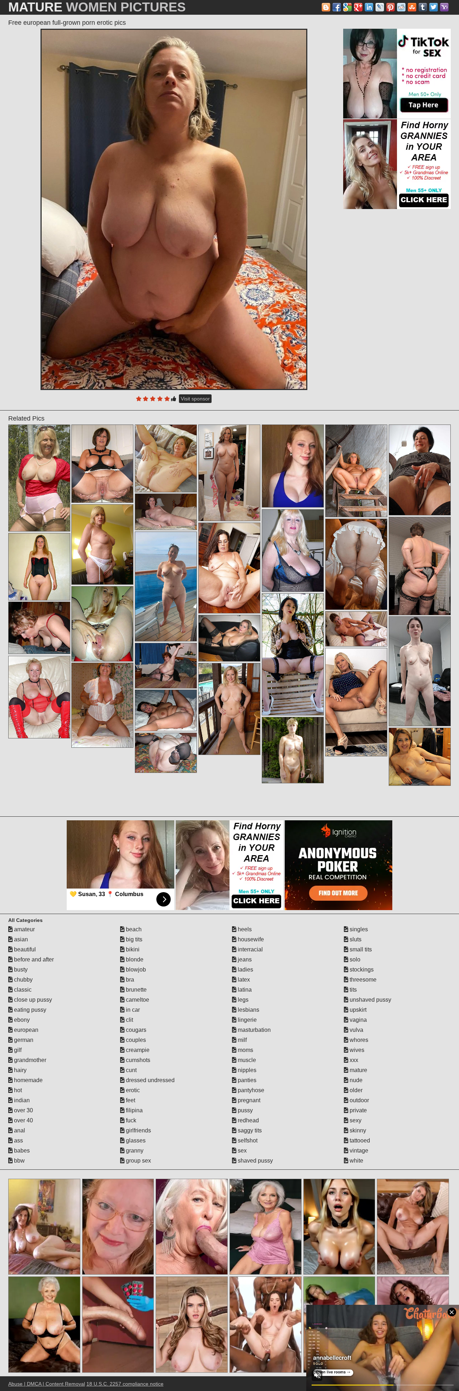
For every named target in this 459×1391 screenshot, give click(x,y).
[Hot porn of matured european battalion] (356, 471)
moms (244, 1050)
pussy (244, 1110)
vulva (355, 1030)
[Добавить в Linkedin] (369, 7)
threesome (362, 980)
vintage (358, 1150)
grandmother (29, 1060)
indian (21, 1100)
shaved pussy (254, 1161)
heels (244, 929)
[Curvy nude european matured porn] (229, 638)
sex (241, 1150)
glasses (135, 1140)
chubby (23, 980)
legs (242, 1000)
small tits (360, 949)
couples (135, 1040)
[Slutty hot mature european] (356, 702)
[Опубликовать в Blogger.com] (326, 7)
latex (243, 980)
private (357, 1110)
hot (17, 1090)
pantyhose (250, 1090)
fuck (130, 1120)
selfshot (246, 1140)
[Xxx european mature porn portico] (166, 511)
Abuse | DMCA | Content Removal (46, 1384)
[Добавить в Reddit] (401, 7)
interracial (249, 949)
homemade (28, 1080)
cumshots (137, 1060)
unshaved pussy (369, 1000)
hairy (20, 1070)
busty (20, 969)
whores (358, 1040)
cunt (130, 1070)
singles (358, 929)
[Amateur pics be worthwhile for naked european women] (229, 473)
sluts (354, 939)
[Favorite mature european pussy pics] (420, 470)
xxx (353, 1060)
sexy (354, 1120)
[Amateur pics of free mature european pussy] (293, 654)
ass (18, 1140)
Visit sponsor (195, 399)
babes (21, 1150)
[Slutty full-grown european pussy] (39, 567)
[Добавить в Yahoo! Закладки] (444, 7)
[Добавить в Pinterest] (390, 7)
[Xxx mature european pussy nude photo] (166, 458)
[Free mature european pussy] (102, 544)
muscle (246, 1060)
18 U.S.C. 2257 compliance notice (125, 1384)
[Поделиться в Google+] (358, 7)
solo (354, 959)
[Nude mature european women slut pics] (166, 710)
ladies (244, 969)
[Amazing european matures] (229, 568)
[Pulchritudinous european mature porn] (166, 665)
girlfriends (137, 1130)
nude (355, 1080)
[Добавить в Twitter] (433, 7)
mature (357, 1070)
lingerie (246, 1020)
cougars (135, 1030)
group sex (137, 1161)
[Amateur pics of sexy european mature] (102, 624)
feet (129, 1100)
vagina (357, 1020)
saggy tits (249, 1130)
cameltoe (136, 1000)
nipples (246, 1070)
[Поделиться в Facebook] (336, 7)
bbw (19, 1161)
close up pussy (32, 1000)
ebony (21, 1020)
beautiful (24, 949)
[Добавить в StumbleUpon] (412, 7)
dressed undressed (149, 1080)
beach (133, 929)
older (355, 1090)
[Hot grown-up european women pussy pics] (420, 671)
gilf (17, 1050)
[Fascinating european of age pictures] (166, 586)
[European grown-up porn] (293, 750)
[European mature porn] (356, 564)
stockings (361, 969)
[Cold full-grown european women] (420, 566)
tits (352, 990)
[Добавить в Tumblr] (422, 7)
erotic (132, 1090)
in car (132, 1010)
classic (22, 990)
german (23, 1040)
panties (246, 1080)
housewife (250, 939)
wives (356, 1050)
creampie (137, 1050)
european (25, 1030)
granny (133, 1150)
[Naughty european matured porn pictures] (229, 709)
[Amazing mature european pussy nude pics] (39, 478)
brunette (135, 990)
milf (241, 1040)
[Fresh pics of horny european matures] (356, 628)
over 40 (23, 1120)
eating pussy (29, 1010)
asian (20, 939)
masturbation (253, 1030)
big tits (133, 939)
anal (19, 1130)
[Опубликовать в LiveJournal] (379, 7)
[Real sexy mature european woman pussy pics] (420, 757)
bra (129, 980)
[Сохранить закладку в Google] (347, 7)
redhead (247, 1120)
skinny (357, 1130)
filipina (133, 1110)
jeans (244, 959)
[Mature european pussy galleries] (102, 464)
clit (128, 1020)
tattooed (359, 1140)
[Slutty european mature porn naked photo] (102, 705)
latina (244, 990)
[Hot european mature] (39, 628)
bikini (131, 949)
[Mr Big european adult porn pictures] (39, 697)
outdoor (358, 1100)
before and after (33, 959)
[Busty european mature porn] (293, 550)
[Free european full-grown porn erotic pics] (174, 209)
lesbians (247, 1010)
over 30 (23, 1110)
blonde (133, 959)
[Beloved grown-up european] (166, 753)
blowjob (135, 969)
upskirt (357, 1010)
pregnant (248, 1100)
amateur (24, 929)
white (355, 1161)
